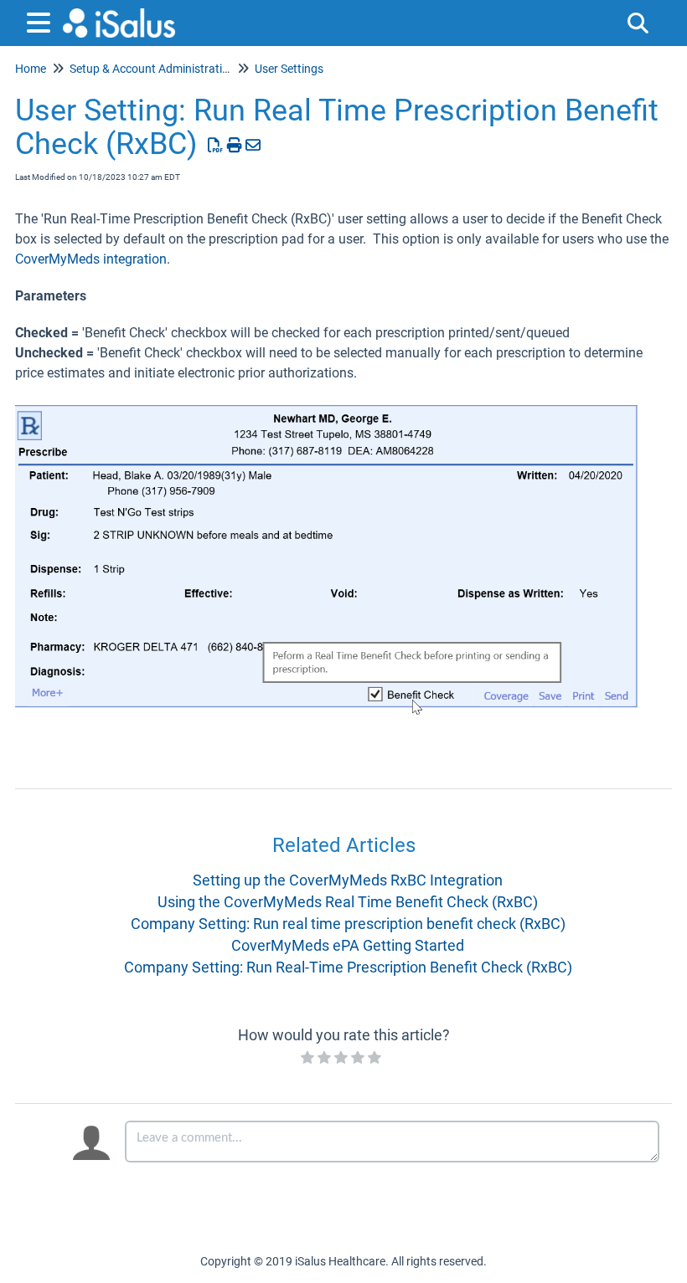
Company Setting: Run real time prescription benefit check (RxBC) (348, 923)
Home (30, 68)
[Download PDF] (215, 145)
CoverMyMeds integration (91, 259)
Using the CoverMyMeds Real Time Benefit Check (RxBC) (348, 902)
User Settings (289, 68)
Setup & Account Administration (152, 68)
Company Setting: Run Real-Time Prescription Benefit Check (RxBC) (348, 967)
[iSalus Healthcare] (119, 14)
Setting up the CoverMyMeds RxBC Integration (348, 880)
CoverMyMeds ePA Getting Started (347, 945)
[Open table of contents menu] (42, 20)
